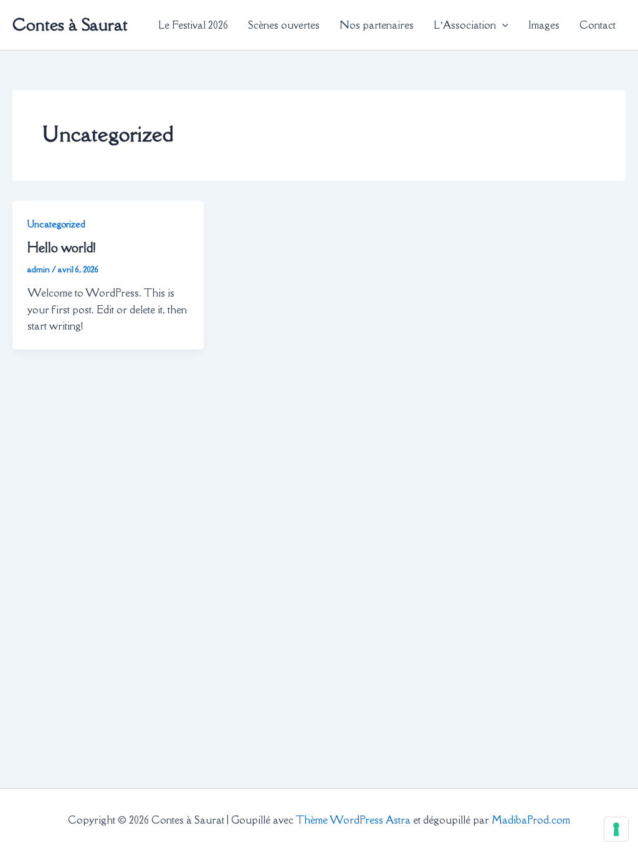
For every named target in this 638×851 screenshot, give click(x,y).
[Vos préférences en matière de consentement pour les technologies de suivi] (616, 829)
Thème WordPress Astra (353, 820)
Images (543, 25)
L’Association (465, 25)
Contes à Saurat (70, 24)
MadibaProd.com (531, 820)
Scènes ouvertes (284, 25)
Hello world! (61, 247)
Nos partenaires (377, 25)
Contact (597, 25)
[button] (502, 25)
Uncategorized (56, 224)
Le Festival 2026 (193, 25)
